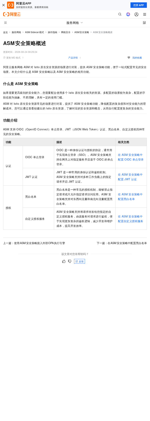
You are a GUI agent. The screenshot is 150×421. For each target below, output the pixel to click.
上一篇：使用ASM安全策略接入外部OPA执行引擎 (34, 243)
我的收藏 (137, 57)
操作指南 (52, 32)
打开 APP (139, 5)
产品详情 (73, 57)
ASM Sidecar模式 (34, 32)
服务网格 (16, 32)
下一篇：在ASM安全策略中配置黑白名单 (122, 243)
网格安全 (66, 32)
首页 (5, 32)
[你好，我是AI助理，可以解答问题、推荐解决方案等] (128, 14)
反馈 (81, 261)
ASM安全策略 (81, 32)
